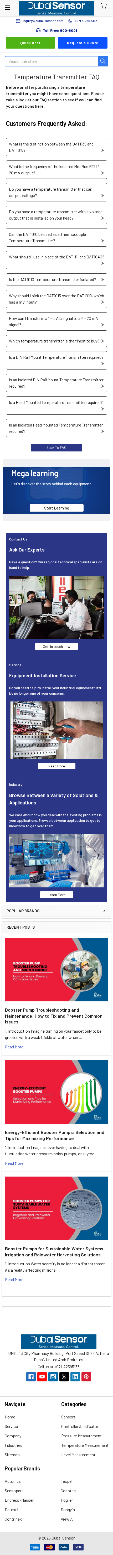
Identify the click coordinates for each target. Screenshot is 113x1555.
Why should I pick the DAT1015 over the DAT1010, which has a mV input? (56, 298)
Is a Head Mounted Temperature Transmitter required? (56, 402)
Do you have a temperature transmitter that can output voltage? (50, 192)
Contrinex (13, 1518)
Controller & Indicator (79, 1426)
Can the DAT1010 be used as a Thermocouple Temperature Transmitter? (47, 237)
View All (67, 1518)
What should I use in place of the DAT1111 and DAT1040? (56, 256)
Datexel (11, 1509)
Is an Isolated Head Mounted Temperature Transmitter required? (56, 428)
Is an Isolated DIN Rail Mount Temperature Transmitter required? (56, 382)
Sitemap (12, 1454)
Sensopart (14, 1490)
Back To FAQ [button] (56, 447)
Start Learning (56, 508)
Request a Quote (82, 42)
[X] (64, 1376)
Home (10, 1416)
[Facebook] (31, 1376)
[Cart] (105, 6)
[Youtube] (42, 1376)
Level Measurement (78, 1454)
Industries (13, 1445)
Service (11, 1426)
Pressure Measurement (81, 1435)
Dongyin (68, 1509)
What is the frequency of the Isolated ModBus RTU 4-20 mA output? (55, 169)
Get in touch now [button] (56, 646)
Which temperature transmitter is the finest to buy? (54, 340)
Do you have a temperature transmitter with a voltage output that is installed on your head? (55, 214)
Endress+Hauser (19, 1499)
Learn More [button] (56, 894)
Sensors (68, 1416)
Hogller (67, 1499)
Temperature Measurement (85, 1445)
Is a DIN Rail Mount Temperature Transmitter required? (56, 357)
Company (13, 1435)
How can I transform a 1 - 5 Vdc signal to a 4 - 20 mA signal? (53, 321)
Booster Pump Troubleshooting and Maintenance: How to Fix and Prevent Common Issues (53, 1015)
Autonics (13, 1481)
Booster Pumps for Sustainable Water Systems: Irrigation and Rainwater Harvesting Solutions (55, 1251)
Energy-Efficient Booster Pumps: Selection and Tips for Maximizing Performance (54, 1135)
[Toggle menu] (7, 7)
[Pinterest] (86, 1376)
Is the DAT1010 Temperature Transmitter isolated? (52, 279)
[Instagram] (53, 1376)
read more (14, 1046)
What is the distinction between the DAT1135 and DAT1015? (51, 147)
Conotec (68, 1490)
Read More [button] (56, 766)
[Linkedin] (75, 1376)
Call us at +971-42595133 (59, 1366)
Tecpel (66, 1481)
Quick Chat (30, 42)
